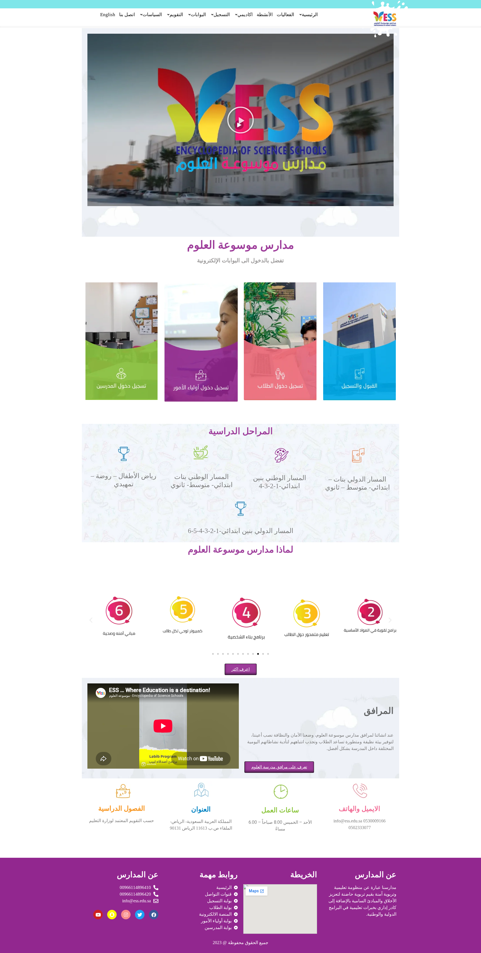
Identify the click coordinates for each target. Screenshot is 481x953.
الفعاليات (285, 14)
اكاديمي (245, 14)
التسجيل (221, 14)
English (107, 14)
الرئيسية (310, 14)
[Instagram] (126, 914)
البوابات (198, 14)
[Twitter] (139, 914)
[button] (240, 120)
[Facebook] (153, 914)
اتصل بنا (127, 14)
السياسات (152, 14)
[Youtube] (98, 914)
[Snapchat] (112, 914)
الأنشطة (265, 14)
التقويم (176, 14)
